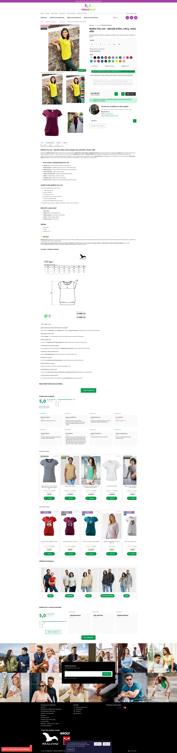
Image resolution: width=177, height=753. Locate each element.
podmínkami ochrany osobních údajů (84, 678)
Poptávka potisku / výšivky (97, 126)
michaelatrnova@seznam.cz (82, 707)
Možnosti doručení (96, 51)
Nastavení (70, 749)
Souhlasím (106, 744)
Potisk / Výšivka (54, 13)
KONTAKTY (43, 707)
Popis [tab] (42, 142)
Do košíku (131, 94)
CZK (122, 17)
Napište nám (43, 715)
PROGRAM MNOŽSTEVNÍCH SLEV (48, 711)
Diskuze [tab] (58, 142)
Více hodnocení (88, 637)
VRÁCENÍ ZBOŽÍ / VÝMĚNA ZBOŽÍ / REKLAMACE (51, 709)
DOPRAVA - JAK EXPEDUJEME (47, 713)
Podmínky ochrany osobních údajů (48, 719)
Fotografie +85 (82, 70)
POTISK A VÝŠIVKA (45, 721)
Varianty (50, 498)
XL (109, 44)
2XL (114, 44)
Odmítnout (98, 744)
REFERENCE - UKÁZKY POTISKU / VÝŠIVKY (50, 724)
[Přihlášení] (131, 17)
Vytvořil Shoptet (133, 751)
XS (91, 44)
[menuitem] (44, 17)
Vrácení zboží (62, 13)
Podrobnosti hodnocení (106, 25)
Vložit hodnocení (88, 390)
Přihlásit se (107, 674)
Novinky (42, 13)
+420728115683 (79, 709)
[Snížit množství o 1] (116, 94)
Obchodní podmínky (45, 717)
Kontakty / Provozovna (82, 13)
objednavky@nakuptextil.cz (111, 116)
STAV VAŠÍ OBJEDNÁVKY (46, 726)
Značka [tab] (65, 142)
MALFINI (127, 66)
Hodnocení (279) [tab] (50, 142)
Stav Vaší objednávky (71, 13)
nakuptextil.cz (79, 713)
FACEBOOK (78, 711)
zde (83, 746)
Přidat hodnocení (44, 407)
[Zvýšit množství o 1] (123, 94)
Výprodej (47, 13)
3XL (119, 44)
